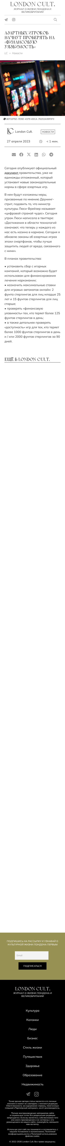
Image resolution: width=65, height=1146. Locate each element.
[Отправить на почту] (14, 155)
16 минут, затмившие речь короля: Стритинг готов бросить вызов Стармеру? (26, 719)
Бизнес (32, 1038)
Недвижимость (33, 1084)
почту (35, 1124)
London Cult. (23, 131)
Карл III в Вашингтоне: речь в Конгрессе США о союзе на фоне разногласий (29, 858)
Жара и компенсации (23, 488)
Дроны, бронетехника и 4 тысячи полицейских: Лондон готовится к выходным (31, 673)
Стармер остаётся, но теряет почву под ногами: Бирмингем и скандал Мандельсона (31, 904)
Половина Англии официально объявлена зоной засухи (32, 447)
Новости (17, 53)
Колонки (32, 1020)
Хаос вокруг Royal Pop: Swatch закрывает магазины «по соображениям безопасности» (32, 627)
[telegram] (6, 19)
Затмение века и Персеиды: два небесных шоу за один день (32, 404)
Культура (32, 1011)
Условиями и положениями (31, 1131)
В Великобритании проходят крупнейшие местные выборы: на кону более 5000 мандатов (31, 812)
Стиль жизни (32, 1047)
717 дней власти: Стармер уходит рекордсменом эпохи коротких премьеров (30, 531)
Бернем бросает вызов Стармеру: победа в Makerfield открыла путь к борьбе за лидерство (31, 579)
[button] (55, 19)
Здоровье (33, 1066)
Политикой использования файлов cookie (41, 1135)
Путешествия (32, 1057)
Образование (32, 1075)
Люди (32, 1029)
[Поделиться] (21, 155)
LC (6, 53)
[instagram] (13, 19)
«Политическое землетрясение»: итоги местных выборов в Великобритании (32, 765)
